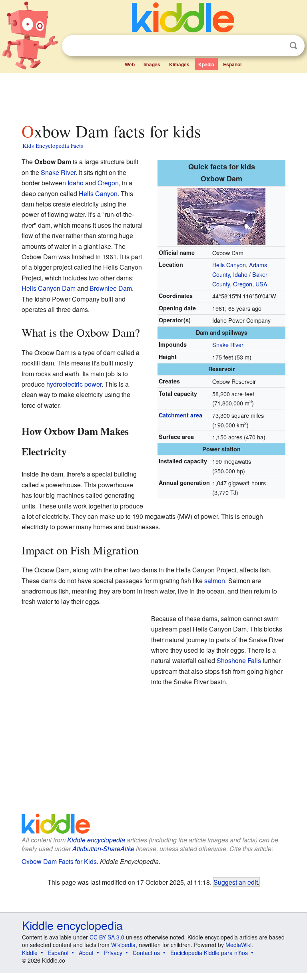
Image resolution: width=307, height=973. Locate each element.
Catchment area (180, 415)
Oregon (108, 182)
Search (293, 46)
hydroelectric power (74, 384)
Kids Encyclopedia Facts (52, 145)
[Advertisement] (154, 95)
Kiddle (30, 953)
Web (130, 64)
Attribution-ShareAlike (103, 848)
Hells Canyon (229, 264)
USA (261, 284)
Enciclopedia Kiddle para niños (209, 953)
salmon (214, 580)
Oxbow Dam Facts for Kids (59, 861)
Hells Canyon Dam (49, 288)
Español (232, 64)
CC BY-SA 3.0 (107, 937)
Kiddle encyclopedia (96, 839)
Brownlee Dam (111, 288)
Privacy (113, 953)
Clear (277, 46)
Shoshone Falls (239, 660)
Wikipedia (123, 945)
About (86, 953)
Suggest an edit (235, 882)
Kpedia (206, 64)
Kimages (179, 64)
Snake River (227, 344)
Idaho (76, 182)
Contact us (146, 953)
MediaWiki (238, 945)
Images (152, 64)
